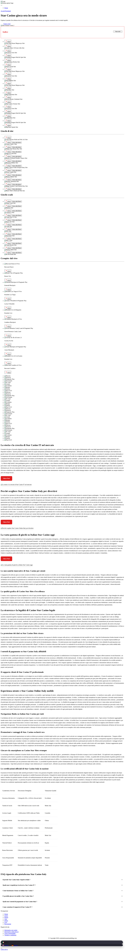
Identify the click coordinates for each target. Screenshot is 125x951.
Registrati (8, 11)
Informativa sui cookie (10, 930)
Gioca (9, 41)
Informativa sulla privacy (11, 932)
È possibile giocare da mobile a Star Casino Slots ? (18, 896)
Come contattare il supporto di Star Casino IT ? (17, 907)
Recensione (7, 924)
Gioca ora (3, 949)
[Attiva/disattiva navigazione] (1, 5)
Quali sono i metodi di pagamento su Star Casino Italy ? (20, 901)
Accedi (3, 11)
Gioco (6, 915)
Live (5, 922)
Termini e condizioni (10, 935)
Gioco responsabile (9, 933)
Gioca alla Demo (16, 201)
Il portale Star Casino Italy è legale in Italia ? (16, 879)
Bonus (6, 917)
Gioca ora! (7, 24)
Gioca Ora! (6, 478)
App (5, 919)
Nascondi (117, 31)
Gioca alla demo (16, 142)
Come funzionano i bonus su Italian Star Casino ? (18, 890)
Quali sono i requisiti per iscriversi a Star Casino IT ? (19, 885)
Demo (6, 920)
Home (6, 914)
